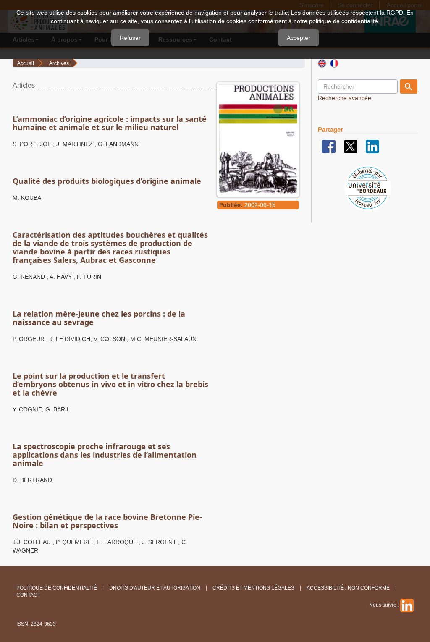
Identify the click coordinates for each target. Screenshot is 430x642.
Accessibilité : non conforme (348, 588)
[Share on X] (350, 146)
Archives (59, 63)
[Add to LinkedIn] (372, 146)
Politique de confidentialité (56, 588)
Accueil (25, 63)
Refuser (130, 37)
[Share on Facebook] (329, 146)
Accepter (298, 37)
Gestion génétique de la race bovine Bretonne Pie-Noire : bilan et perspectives (107, 521)
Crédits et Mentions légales (253, 588)
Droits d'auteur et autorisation (154, 588)
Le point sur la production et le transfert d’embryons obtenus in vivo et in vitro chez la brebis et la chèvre (110, 384)
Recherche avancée (344, 97)
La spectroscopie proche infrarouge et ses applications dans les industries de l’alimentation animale (105, 454)
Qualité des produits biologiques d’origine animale (107, 181)
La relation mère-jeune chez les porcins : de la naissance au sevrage (99, 318)
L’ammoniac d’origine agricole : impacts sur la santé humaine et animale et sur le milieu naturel (110, 123)
